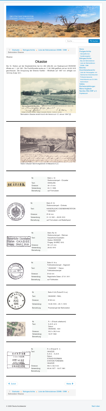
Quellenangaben (85, 56)
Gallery (82, 84)
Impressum (83, 93)
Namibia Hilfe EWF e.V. (88, 91)
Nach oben (96, 406)
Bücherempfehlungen (87, 86)
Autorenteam (84, 82)
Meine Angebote (85, 88)
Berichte (82, 67)
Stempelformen (85, 54)
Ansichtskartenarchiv (87, 70)
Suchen (95, 41)
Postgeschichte (85, 51)
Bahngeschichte (85, 58)
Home (81, 49)
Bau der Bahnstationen (87, 61)
